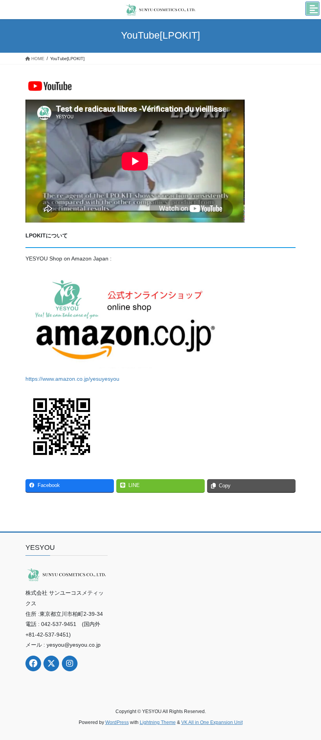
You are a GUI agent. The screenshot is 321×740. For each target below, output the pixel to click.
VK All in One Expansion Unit (212, 722)
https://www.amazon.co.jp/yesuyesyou (72, 379)
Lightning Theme (158, 722)
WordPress (117, 722)
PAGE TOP (306, 711)
